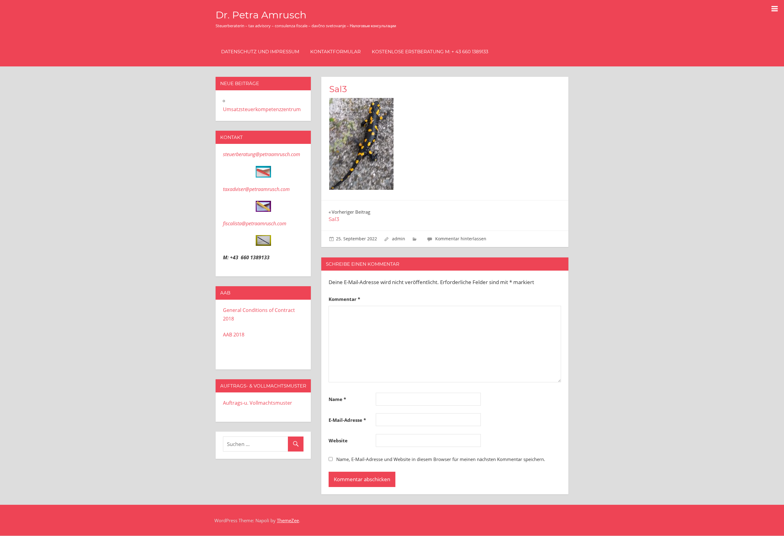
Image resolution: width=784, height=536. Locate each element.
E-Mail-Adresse (347, 420)
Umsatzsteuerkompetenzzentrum (262, 109)
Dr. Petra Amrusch (261, 15)
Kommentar (344, 299)
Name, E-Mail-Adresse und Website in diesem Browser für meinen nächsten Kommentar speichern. (440, 459)
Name (337, 399)
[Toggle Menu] (774, 8)
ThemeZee (288, 520)
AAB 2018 (233, 334)
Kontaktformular (335, 51)
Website (338, 440)
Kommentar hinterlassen (460, 239)
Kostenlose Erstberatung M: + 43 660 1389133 (430, 51)
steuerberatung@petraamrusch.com (261, 154)
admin (398, 239)
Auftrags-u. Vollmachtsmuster (257, 402)
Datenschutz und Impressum (260, 51)
